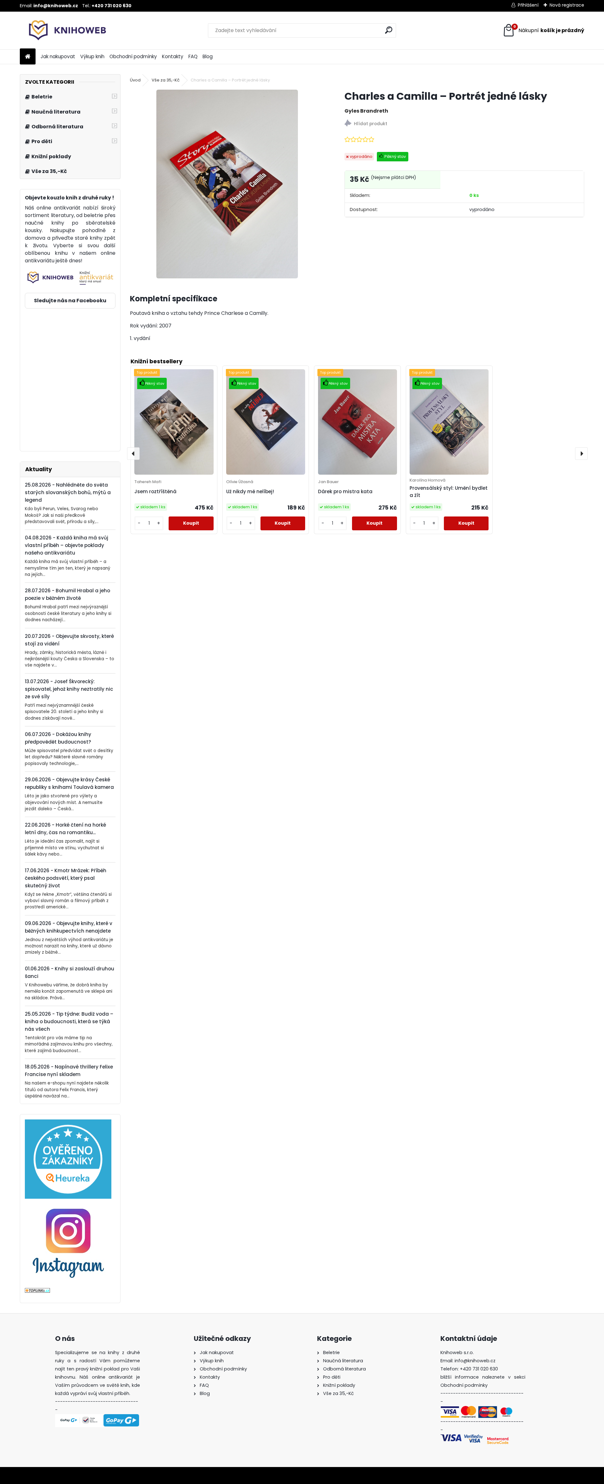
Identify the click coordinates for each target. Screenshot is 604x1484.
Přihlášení (528, 5)
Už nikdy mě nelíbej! (250, 491)
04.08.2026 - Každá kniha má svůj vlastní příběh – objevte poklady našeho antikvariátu (66, 545)
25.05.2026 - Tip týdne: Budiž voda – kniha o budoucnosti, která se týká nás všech (69, 1021)
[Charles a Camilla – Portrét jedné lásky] (227, 184)
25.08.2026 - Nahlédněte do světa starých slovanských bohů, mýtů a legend (68, 492)
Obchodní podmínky (133, 56)
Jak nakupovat (58, 56)
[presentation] (133, 453)
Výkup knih (92, 56)
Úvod (135, 80)
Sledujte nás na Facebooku (70, 300)
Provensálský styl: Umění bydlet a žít (449, 492)
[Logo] (63, 30)
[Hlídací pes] (464, 124)
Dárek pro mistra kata (345, 491)
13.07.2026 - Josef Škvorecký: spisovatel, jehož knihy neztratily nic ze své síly (69, 689)
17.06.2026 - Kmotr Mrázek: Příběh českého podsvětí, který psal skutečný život (65, 878)
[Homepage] (28, 57)
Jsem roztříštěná (155, 491)
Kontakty (172, 56)
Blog (208, 56)
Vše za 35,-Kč (166, 80)
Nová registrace (567, 5)
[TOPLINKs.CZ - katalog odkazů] (37, 1291)
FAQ (193, 56)
